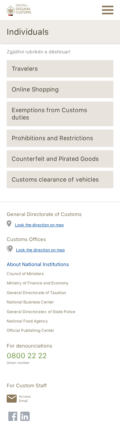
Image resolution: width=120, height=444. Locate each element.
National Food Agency (27, 321)
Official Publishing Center (30, 330)
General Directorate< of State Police (41, 311)
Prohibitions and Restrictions (52, 138)
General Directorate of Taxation (36, 292)
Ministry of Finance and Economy (38, 283)
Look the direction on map (39, 225)
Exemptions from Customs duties (49, 113)
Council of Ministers (25, 273)
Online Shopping (35, 89)
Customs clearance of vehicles (55, 179)
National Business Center (30, 302)
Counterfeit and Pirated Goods (55, 158)
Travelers (25, 68)
